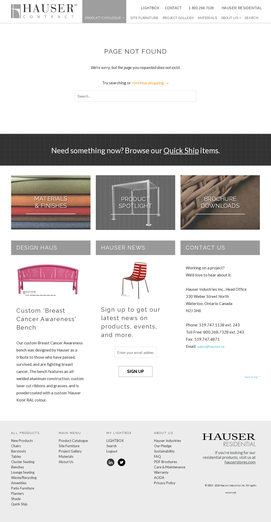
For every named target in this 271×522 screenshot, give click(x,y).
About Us (231, 18)
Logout (111, 451)
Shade (16, 499)
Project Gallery (178, 18)
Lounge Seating (22, 472)
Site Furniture (144, 18)
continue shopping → (150, 82)
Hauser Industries (167, 440)
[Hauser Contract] (44, 11)
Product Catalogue (73, 440)
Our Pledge (162, 446)
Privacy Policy (164, 483)
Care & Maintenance (169, 467)
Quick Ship (181, 150)
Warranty (161, 472)
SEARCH (251, 18)
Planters (17, 493)
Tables (16, 456)
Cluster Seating (22, 462)
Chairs (16, 446)
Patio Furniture (22, 488)
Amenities (18, 483)
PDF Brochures (165, 462)
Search (111, 446)
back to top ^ (252, 376)
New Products (22, 440)
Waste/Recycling (24, 477)
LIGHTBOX (150, 8)
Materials (207, 18)
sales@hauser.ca (210, 346)
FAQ (157, 456)
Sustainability (164, 451)
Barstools (18, 451)
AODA (159, 477)
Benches (17, 467)
